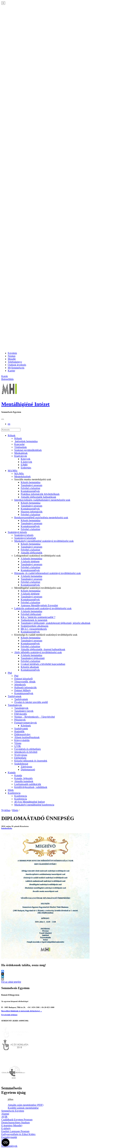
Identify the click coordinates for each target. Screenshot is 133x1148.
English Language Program (15, 1131)
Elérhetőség (20, 757)
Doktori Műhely (22, 690)
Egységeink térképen (9, 1015)
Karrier (11, 370)
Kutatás (12, 772)
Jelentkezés (20, 684)
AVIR (4, 1116)
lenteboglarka (6, 828)
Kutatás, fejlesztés (23, 778)
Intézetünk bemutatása (26, 441)
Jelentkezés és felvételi (25, 752)
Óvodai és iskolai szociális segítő (31, 702)
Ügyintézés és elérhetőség (27, 749)
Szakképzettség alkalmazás (34, 626)
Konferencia (14, 793)
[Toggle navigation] (2, 419)
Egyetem (12, 353)
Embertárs (26, 467)
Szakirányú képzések (25, 538)
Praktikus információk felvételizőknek (40, 494)
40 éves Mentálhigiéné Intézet (29, 801)
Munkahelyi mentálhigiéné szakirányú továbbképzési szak (44, 541)
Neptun (11, 356)
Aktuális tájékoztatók (31, 552)
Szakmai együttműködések (28, 450)
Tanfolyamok (14, 696)
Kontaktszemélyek (30, 491)
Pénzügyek (20, 719)
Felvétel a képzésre (30, 488)
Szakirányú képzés (17, 532)
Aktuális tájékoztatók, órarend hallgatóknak (43, 649)
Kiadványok (20, 456)
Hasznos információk (31, 511)
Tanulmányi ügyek (23, 711)
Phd (10, 672)
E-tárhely (6, 1128)
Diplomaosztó (28, 769)
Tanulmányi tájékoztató (33, 658)
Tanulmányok (15, 705)
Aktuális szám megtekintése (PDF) (25, 1105)
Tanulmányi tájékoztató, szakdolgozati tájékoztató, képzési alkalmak (55, 623)
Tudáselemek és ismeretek (34, 620)
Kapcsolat (19, 444)
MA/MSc (13, 470)
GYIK (17, 746)
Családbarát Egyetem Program (16, 1119)
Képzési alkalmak (30, 667)
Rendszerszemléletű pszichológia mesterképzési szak (41, 517)
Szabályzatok (21, 728)
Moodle (12, 359)
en (9, 424)
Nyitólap (5, 810)
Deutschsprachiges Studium (15, 1122)
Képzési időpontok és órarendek (30, 760)
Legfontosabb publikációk (27, 784)
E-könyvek (26, 461)
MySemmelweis (16, 367)
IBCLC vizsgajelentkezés (34, 628)
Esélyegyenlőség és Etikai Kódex (18, 1134)
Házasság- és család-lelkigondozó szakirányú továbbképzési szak (47, 573)
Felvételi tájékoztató (31, 614)
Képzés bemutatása (30, 482)
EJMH (24, 464)
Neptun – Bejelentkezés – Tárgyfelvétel (34, 716)
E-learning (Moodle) (11, 1125)
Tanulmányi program (31, 485)
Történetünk (20, 447)
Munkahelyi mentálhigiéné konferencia (34, 804)
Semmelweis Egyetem (12, 1110)
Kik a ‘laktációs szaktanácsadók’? (38, 617)
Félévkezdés (20, 713)
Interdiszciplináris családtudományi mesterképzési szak (42, 500)
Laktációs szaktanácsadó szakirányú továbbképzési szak (43, 608)
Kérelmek (26, 725)
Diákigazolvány (22, 734)
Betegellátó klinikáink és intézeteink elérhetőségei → (21, 1011)
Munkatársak (21, 453)
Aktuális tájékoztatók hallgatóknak (38, 497)
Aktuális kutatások (23, 781)
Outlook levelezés (17, 364)
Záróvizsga (26, 766)
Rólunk (11, 435)
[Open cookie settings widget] (5, 1142)
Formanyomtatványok (25, 722)
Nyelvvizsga (20, 755)
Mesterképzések (22, 476)
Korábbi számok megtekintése (23, 1107)
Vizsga (17, 743)
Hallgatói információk (25, 687)
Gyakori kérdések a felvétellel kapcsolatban (43, 664)
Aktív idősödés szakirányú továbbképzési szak (38, 652)
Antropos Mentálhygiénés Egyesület (39, 605)
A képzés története (30, 561)
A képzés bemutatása (31, 558)
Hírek (11, 790)
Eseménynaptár (9, 1137)
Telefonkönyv (15, 361)
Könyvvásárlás (22, 740)
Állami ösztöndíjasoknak (27, 737)
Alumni (5, 1113)
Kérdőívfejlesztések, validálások (30, 787)
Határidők (19, 731)
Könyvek (25, 459)
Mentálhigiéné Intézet (25, 404)
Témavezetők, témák (25, 681)
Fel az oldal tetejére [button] (11, 981)
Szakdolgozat (21, 763)
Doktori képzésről (23, 678)
